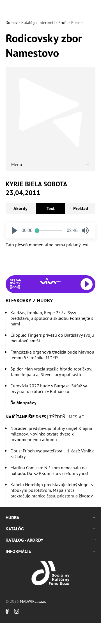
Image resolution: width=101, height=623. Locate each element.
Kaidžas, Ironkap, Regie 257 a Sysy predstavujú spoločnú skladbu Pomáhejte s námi (51, 318)
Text (51, 208)
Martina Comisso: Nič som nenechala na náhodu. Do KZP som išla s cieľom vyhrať (49, 470)
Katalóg (28, 22)
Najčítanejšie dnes (26, 416)
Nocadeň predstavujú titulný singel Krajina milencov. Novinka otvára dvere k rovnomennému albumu (51, 433)
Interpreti (46, 22)
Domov (12, 22)
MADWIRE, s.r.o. (33, 601)
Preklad (80, 208)
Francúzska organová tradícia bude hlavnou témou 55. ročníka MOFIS (52, 354)
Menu (16, 164)
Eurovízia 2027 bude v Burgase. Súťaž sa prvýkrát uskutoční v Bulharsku (48, 388)
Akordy (20, 208)
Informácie (18, 551)
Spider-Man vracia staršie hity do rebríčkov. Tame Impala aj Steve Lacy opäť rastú (51, 371)
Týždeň (57, 416)
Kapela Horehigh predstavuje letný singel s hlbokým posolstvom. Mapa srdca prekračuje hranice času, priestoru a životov (51, 490)
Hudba (12, 517)
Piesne (76, 22)
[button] (14, 230)
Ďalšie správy (23, 402)
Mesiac (76, 416)
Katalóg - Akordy (24, 540)
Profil (63, 22)
